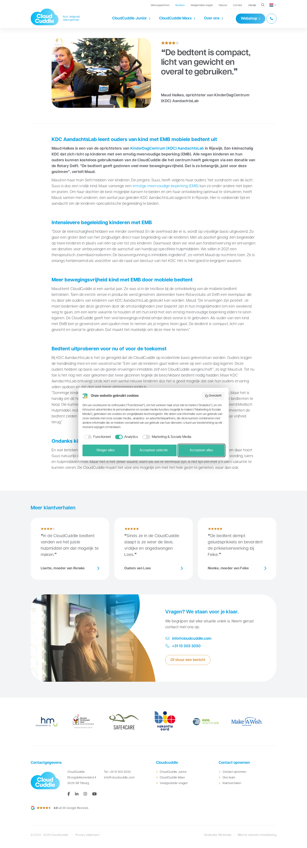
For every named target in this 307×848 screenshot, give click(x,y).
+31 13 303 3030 (185, 646)
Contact (237, 5)
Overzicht (215, 395)
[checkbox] (96, 437)
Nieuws (223, 5)
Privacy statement (87, 835)
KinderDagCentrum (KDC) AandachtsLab (167, 149)
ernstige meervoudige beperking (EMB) (165, 186)
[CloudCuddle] (45, 17)
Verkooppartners (160, 5)
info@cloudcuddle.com (191, 639)
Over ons (211, 18)
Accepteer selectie (154, 450)
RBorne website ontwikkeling (257, 835)
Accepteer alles (201, 450)
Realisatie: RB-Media (217, 835)
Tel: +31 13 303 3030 (117, 772)
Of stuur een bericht (187, 660)
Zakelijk (252, 5)
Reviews (180, 5)
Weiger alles (105, 450)
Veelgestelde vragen (201, 5)
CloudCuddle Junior (129, 18)
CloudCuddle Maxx (175, 18)
